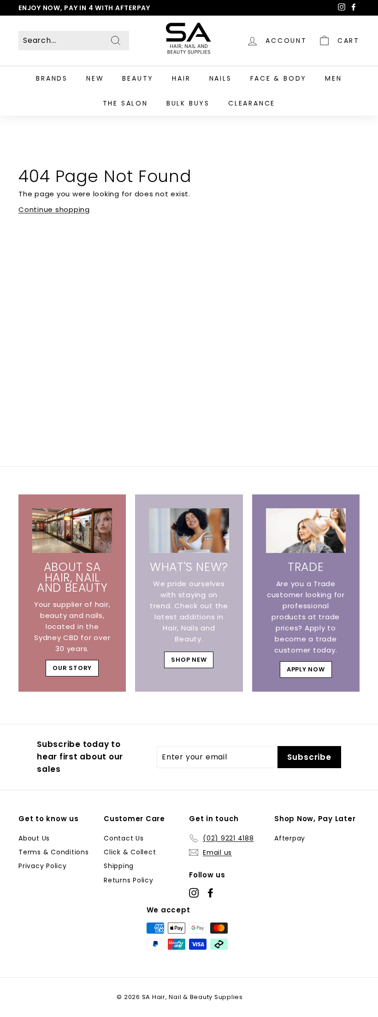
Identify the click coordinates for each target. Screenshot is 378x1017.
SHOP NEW (189, 659)
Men (333, 78)
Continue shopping (54, 209)
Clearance (251, 103)
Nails (220, 78)
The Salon (125, 103)
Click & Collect (130, 852)
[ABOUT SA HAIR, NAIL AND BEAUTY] (72, 530)
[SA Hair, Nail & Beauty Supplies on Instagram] (194, 893)
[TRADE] (306, 530)
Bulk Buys (188, 103)
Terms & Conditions (53, 852)
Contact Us (124, 838)
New (95, 78)
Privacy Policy (42, 865)
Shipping (119, 865)
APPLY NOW (306, 669)
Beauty (138, 78)
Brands (52, 78)
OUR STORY (72, 668)
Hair (181, 78)
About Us (34, 838)
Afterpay (289, 838)
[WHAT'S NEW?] (189, 530)
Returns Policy (129, 880)
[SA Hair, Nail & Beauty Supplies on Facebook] (210, 893)
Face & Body (278, 78)
